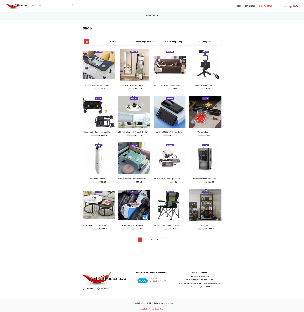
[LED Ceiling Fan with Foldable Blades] (134, 111)
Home (238, 6)
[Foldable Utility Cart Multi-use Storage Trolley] (99, 111)
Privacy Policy (143, 309)
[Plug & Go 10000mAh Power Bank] (170, 111)
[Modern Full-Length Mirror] (134, 65)
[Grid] (86, 41)
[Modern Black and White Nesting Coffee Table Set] (99, 205)
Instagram (105, 288)
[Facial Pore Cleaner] (99, 158)
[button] (293, 6)
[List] (92, 41)
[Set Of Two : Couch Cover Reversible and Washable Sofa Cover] (170, 65)
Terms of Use (154, 309)
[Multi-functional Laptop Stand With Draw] (134, 158)
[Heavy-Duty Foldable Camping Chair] (170, 205)
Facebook (90, 288)
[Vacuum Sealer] (205, 111)
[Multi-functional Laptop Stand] (99, 65)
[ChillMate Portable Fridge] (134, 205)
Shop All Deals (265, 6)
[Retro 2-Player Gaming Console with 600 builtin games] (170, 158)
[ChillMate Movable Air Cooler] (205, 158)
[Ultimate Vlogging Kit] (205, 65)
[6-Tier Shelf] (205, 205)
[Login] (285, 6)
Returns (162, 309)
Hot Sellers (250, 6)
